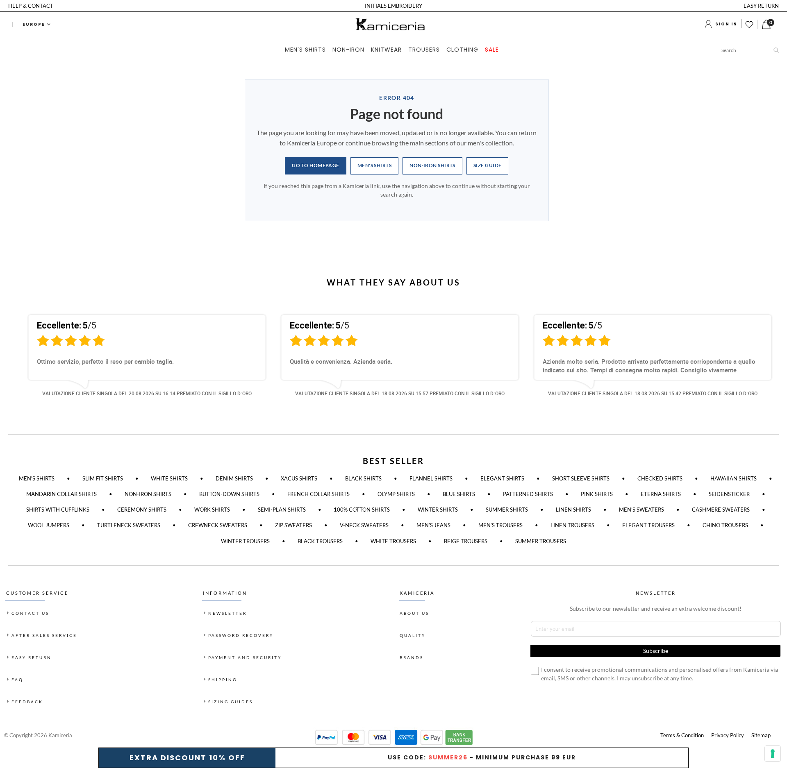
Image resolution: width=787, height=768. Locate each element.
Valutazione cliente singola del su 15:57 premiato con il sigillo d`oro (400, 393)
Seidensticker (729, 494)
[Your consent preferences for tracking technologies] (772, 753)
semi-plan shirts (282, 509)
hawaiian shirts (733, 478)
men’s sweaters (641, 509)
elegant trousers (648, 525)
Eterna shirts (661, 494)
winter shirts (438, 509)
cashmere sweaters (721, 509)
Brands (411, 657)
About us (414, 613)
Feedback (27, 701)
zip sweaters (293, 525)
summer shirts (507, 509)
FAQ (17, 679)
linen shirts (573, 509)
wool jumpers (48, 525)
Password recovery (240, 635)
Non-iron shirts (432, 165)
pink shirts (597, 494)
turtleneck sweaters (128, 525)
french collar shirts (318, 494)
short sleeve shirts (581, 478)
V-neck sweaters (364, 525)
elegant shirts (502, 478)
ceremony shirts (141, 509)
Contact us (30, 613)
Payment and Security (245, 657)
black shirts (363, 478)
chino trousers (725, 525)
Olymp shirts (396, 494)
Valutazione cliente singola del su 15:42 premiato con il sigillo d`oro (652, 393)
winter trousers (245, 541)
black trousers (320, 541)
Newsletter (227, 613)
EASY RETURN (761, 5)
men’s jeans (433, 525)
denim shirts (234, 478)
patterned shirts (528, 494)
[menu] (393, 50)
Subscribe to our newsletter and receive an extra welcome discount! (656, 608)
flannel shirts (431, 478)
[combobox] (752, 50)
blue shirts (459, 494)
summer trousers (540, 541)
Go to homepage (315, 165)
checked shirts (659, 478)
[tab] (393, 50)
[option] (140, 362)
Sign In (726, 24)
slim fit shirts (102, 478)
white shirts (169, 478)
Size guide (487, 165)
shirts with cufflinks (57, 509)
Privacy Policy (727, 735)
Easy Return (31, 657)
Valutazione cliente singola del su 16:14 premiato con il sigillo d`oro (147, 393)
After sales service (44, 635)
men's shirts (37, 478)
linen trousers (572, 525)
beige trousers (465, 541)
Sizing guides (230, 701)
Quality (412, 635)
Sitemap (761, 735)
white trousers (393, 541)
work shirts (212, 509)
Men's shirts (374, 165)
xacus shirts (299, 478)
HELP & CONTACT (30, 5)
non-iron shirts (148, 494)
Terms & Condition (682, 735)
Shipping (222, 679)
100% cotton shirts (362, 509)
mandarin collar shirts (61, 494)
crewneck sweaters (217, 525)
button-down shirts (229, 494)
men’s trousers (500, 525)
